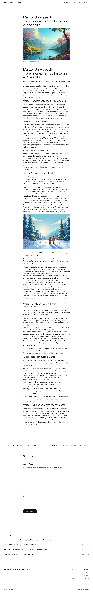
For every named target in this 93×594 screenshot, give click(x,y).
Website (25, 503)
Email (24, 496)
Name (24, 489)
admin (29, 61)
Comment (25, 470)
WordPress (86, 589)
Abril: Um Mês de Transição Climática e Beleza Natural (23, 544)
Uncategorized (35, 61)
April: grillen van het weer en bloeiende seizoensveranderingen (69, 445)
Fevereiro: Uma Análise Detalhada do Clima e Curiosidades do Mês (27, 540)
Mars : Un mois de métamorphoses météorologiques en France (26, 549)
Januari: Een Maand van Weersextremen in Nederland (21, 445)
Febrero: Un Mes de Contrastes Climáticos (19, 554)
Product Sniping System (12, 2)
